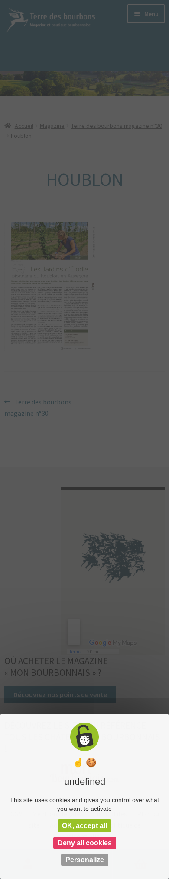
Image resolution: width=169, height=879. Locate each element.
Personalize (84, 859)
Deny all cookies (85, 843)
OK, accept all (84, 825)
